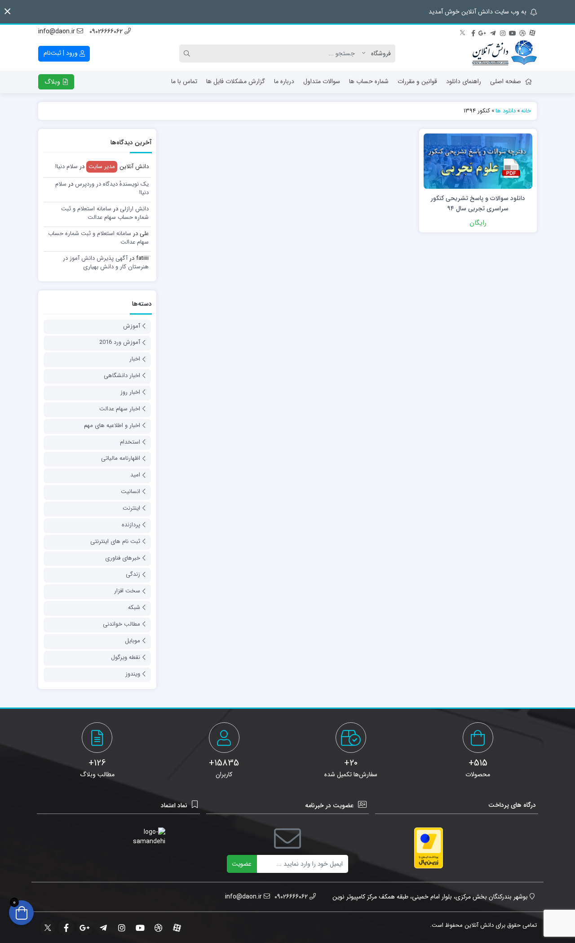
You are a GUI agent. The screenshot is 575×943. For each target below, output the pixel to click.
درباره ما (284, 81)
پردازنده (131, 524)
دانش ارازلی (134, 209)
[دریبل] (522, 32)
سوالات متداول (321, 81)
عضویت (242, 864)
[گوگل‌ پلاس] (483, 32)
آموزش (131, 326)
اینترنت (131, 508)
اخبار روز (130, 392)
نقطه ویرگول (125, 657)
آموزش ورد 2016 (119, 342)
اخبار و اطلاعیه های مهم (112, 425)
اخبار (134, 359)
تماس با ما (184, 81)
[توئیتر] (463, 32)
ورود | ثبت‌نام (62, 53)
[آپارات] (532, 32)
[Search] (188, 53)
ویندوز (132, 674)
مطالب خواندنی (121, 624)
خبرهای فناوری (122, 558)
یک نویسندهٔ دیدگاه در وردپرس (112, 184)
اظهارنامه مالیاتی (120, 458)
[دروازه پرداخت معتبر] (428, 847)
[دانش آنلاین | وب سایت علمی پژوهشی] (504, 53)
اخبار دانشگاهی (122, 375)
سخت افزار (127, 591)
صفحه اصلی (505, 81)
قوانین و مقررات (417, 81)
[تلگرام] (492, 32)
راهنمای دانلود (463, 81)
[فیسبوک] (473, 32)
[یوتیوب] (512, 32)
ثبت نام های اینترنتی (115, 541)
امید (135, 475)
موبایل (132, 640)
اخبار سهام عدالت (119, 409)
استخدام (130, 442)
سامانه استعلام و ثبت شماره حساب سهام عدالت (105, 213)
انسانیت (130, 491)
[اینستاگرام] (502, 32)
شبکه (134, 607)
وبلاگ (53, 82)
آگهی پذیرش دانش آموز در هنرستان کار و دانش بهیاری (106, 263)
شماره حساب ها (369, 81)
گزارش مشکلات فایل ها (235, 81)
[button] (7, 11)
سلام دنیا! (66, 166)
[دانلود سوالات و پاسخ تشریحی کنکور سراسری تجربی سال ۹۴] (478, 160)
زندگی (133, 574)
